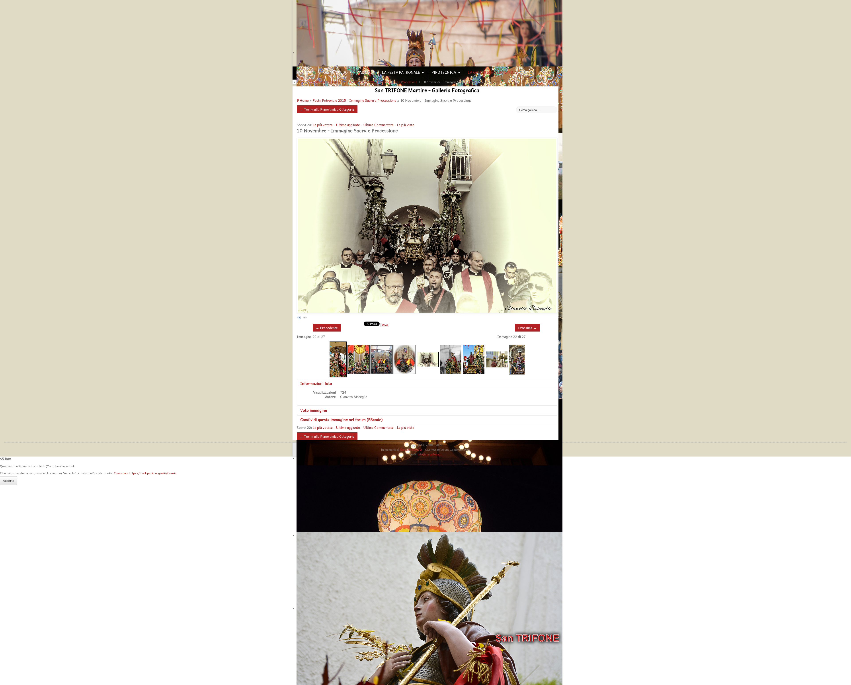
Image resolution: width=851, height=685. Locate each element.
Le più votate (323, 124)
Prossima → (527, 327)
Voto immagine (313, 410)
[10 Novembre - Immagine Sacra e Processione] (335, 359)
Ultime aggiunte (348, 124)
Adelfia (366, 72)
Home (301, 72)
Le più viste (405, 124)
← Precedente (327, 327)
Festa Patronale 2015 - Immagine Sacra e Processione (354, 100)
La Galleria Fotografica (492, 72)
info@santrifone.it (430, 454)
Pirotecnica (444, 72)
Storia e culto (333, 72)
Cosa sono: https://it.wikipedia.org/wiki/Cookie (145, 473)
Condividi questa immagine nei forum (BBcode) (341, 419)
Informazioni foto (316, 383)
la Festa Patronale (401, 72)
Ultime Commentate (378, 124)
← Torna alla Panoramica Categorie (327, 109)
